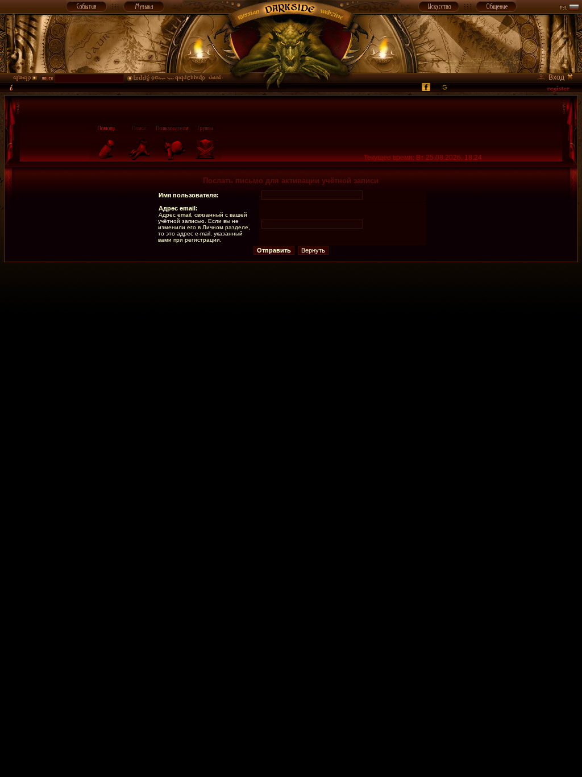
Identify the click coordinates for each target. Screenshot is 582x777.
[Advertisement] (291, 287)
